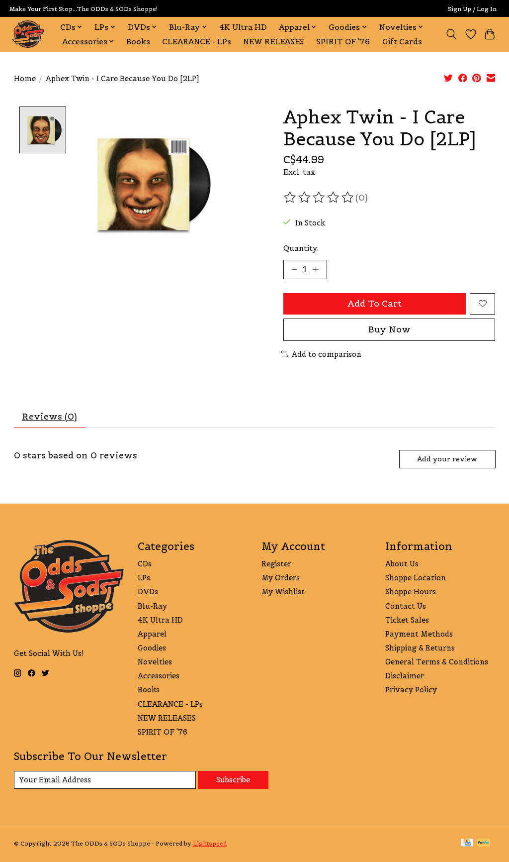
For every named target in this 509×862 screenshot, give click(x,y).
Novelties (155, 661)
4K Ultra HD (243, 27)
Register (276, 563)
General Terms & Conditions (436, 661)
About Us (402, 563)
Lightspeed (210, 843)
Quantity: (301, 248)
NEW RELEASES (273, 41)
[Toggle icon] (451, 34)
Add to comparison (326, 354)
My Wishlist (283, 591)
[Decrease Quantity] (294, 269)
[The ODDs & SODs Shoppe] (28, 34)
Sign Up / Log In (472, 8)
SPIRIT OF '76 (343, 41)
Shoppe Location (415, 577)
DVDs (148, 591)
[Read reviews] (319, 197)
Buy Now (389, 329)
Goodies (152, 647)
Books (138, 41)
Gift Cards (402, 41)
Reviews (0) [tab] (49, 416)
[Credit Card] (467, 843)
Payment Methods (419, 634)
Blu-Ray (152, 606)
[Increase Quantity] (316, 269)
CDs (145, 563)
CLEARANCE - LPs (196, 41)
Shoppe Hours (410, 591)
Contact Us (405, 606)
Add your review (447, 458)
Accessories (158, 675)
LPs (144, 577)
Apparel (152, 634)
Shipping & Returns (420, 647)
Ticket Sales (407, 620)
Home (25, 78)
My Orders (280, 577)
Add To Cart (374, 303)
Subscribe (233, 779)
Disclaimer (404, 675)
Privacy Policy (411, 689)
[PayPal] (483, 843)
